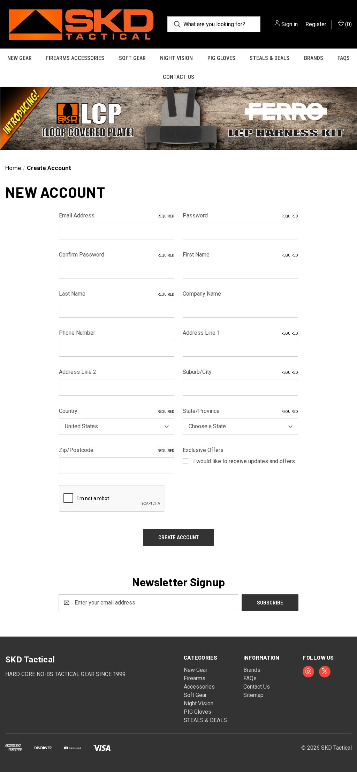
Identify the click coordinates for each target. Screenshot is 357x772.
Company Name (202, 293)
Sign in (289, 24)
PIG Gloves (221, 58)
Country (116, 411)
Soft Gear (132, 58)
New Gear (19, 58)
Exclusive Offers (203, 450)
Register (315, 24)
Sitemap (253, 695)
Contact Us (178, 77)
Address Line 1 (240, 332)
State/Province (240, 411)
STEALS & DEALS (269, 58)
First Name (240, 254)
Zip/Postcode (116, 450)
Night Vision (176, 58)
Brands (313, 58)
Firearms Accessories (75, 58)
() (348, 24)
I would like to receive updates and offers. (244, 461)
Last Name (116, 293)
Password (240, 215)
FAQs (250, 678)
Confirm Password (116, 254)
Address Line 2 (77, 372)
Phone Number (77, 332)
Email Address (116, 215)
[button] (178, 118)
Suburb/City (240, 372)
